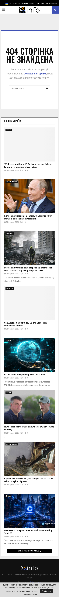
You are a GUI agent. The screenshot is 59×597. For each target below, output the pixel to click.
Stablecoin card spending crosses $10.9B (24, 375)
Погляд (8, 130)
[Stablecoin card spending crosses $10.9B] (29, 355)
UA (10, 3)
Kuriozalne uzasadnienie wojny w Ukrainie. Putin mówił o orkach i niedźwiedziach (28, 217)
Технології (9, 288)
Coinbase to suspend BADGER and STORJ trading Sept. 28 (28, 532)
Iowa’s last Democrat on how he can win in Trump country (29, 428)
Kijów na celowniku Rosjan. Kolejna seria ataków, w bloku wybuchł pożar (28, 480)
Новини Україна (12, 121)
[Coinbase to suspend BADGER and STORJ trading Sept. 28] (29, 511)
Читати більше (30, 594)
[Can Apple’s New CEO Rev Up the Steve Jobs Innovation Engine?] (29, 303)
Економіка (9, 233)
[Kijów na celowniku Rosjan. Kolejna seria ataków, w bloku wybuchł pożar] (29, 459)
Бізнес (8, 340)
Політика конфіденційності (23, 3)
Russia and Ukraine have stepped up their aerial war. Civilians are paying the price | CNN (28, 269)
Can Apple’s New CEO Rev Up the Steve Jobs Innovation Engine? (25, 324)
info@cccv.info (51, 3)
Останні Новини (11, 181)
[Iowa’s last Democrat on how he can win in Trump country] (29, 407)
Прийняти (46, 591)
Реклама (40, 3)
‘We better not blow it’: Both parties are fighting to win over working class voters (28, 165)
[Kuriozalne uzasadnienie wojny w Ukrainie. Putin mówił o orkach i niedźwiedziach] (29, 196)
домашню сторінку (35, 73)
